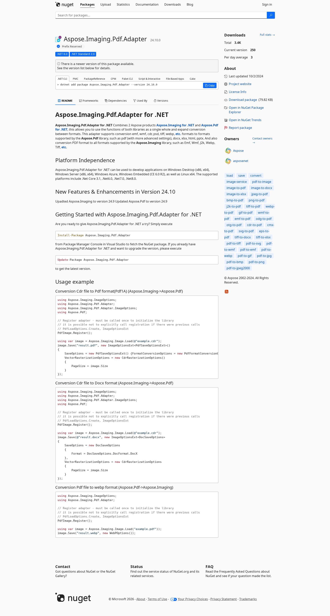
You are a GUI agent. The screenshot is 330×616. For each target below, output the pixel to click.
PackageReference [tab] (94, 78)
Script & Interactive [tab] (149, 78)
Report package (240, 128)
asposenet (240, 161)
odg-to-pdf (264, 219)
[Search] (271, 15)
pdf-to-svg (253, 243)
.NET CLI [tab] (62, 78)
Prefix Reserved (72, 46)
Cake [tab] (192, 78)
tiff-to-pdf (253, 206)
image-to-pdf (236, 188)
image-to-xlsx (236, 194)
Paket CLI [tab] (127, 78)
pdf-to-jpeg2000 (238, 268)
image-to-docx (261, 188)
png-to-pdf (257, 200)
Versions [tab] (162, 100)
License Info (237, 92)
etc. (178, 134)
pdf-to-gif (245, 256)
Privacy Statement (223, 599)
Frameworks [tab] (90, 100)
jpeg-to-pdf (259, 194)
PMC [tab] (75, 78)
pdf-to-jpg (264, 256)
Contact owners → (262, 140)
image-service (237, 182)
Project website (240, 84)
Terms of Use (157, 599)
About (140, 599)
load (230, 175)
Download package (243, 100)
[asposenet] (228, 161)
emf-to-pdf (242, 219)
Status (136, 566)
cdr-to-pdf (254, 225)
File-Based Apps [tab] (175, 78)
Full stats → (267, 34)
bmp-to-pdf (235, 200)
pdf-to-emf (248, 249)
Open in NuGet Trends (245, 120)
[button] (210, 85)
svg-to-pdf (246, 231)
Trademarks (248, 599)
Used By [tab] (141, 100)
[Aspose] (228, 150)
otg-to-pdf (234, 225)
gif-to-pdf (246, 212)
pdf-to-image (261, 182)
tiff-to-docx (243, 237)
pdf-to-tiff (234, 243)
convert (255, 175)
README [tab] (67, 100)
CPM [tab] (113, 78)
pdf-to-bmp (235, 262)
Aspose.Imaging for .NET (175, 125)
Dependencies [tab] (117, 100)
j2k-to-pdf (234, 206)
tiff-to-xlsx (263, 237)
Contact (62, 566)
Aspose (238, 151)
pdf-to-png (257, 262)
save (241, 175)
